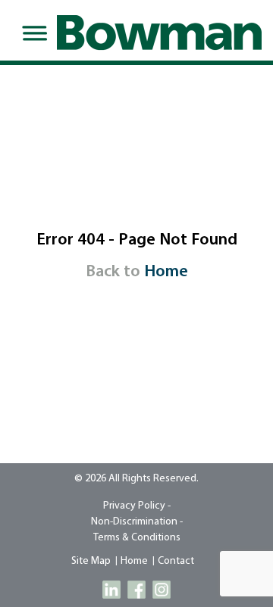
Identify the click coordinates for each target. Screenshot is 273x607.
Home (166, 272)
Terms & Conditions (136, 537)
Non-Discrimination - (137, 522)
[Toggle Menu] (32, 33)
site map (91, 561)
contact (176, 561)
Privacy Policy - (137, 506)
